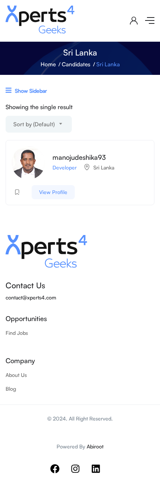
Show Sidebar (30, 91)
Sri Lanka (103, 167)
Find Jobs (17, 333)
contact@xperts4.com (31, 297)
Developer (64, 167)
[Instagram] (80, 473)
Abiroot (95, 446)
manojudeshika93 (79, 157)
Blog (11, 388)
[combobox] (39, 124)
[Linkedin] (100, 473)
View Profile (53, 192)
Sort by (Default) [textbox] (34, 124)
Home (48, 64)
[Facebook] (59, 473)
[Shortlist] (17, 192)
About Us (16, 375)
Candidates (76, 64)
